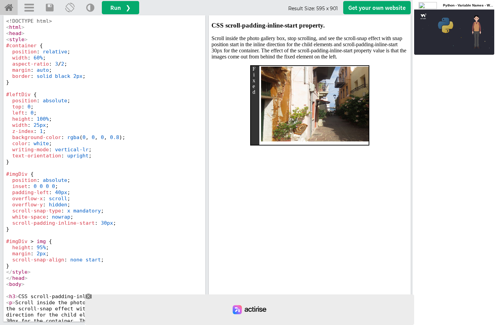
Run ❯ (120, 8)
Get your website (377, 8)
